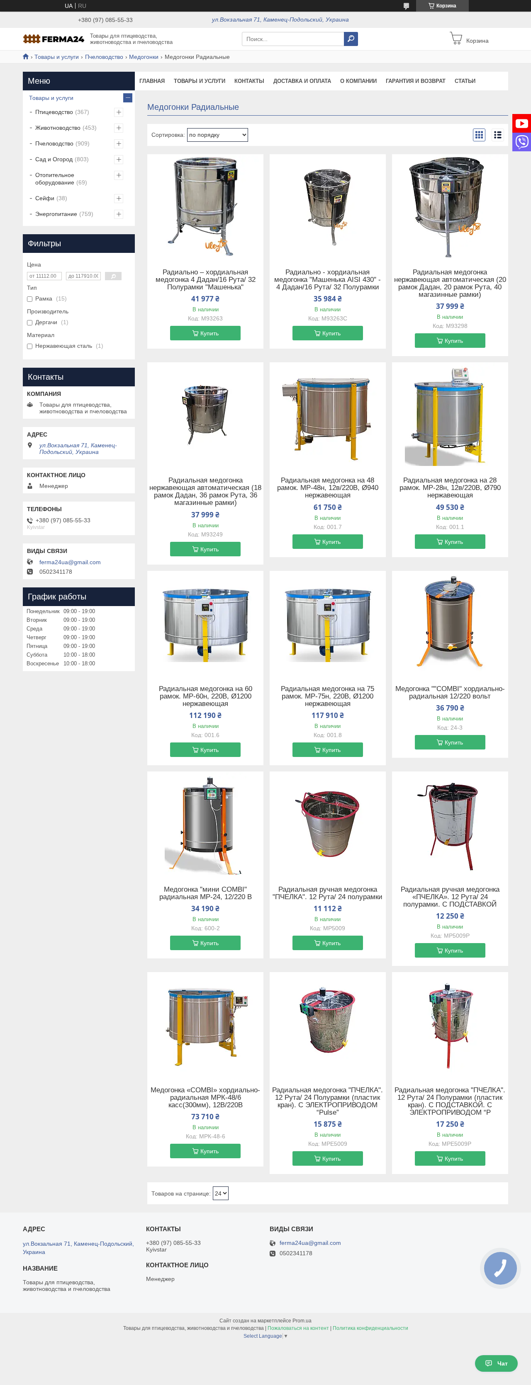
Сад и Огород (54, 159)
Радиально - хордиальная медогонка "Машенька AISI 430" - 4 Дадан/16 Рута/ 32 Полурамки (327, 280)
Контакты (249, 81)
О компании (358, 81)
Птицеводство (54, 112)
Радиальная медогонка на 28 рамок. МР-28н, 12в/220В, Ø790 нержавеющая (450, 488)
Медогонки (143, 56)
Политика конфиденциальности (370, 1328)
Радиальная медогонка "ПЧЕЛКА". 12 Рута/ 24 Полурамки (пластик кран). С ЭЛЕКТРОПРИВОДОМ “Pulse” (327, 1101)
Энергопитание (56, 214)
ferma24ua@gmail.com (70, 562)
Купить (209, 333)
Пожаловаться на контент (298, 1328)
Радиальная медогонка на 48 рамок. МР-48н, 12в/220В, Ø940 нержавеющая (327, 488)
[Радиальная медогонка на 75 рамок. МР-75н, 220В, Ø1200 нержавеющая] (328, 622)
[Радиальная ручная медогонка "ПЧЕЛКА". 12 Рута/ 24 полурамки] (328, 823)
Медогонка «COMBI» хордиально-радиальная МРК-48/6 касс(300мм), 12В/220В (205, 1098)
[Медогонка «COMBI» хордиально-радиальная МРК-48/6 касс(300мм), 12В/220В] (205, 1024)
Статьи (465, 81)
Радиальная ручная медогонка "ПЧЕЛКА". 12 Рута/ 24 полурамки (327, 893)
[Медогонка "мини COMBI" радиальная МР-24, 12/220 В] (205, 823)
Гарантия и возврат (416, 81)
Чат (502, 1363)
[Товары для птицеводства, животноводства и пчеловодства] (54, 38)
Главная (152, 81)
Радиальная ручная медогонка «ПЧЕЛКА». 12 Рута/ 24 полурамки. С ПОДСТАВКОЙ (450, 897)
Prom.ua (302, 1321)
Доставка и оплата (302, 81)
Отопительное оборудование (54, 179)
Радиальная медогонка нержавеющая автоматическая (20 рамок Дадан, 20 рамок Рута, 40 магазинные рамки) (450, 283)
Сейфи (44, 198)
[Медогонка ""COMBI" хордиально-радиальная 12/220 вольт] (450, 622)
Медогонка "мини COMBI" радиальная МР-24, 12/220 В (205, 893)
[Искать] (351, 39)
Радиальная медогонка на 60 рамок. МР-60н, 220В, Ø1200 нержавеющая (205, 696)
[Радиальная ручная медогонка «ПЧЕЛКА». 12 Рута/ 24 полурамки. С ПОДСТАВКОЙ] (450, 823)
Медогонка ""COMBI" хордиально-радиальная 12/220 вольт (450, 692)
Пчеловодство (104, 56)
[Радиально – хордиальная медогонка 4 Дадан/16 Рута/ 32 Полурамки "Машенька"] (205, 206)
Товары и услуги (56, 56)
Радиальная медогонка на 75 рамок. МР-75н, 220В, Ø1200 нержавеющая (327, 696)
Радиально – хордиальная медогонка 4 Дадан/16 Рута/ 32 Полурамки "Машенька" (206, 280)
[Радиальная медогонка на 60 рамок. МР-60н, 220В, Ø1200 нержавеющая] (205, 622)
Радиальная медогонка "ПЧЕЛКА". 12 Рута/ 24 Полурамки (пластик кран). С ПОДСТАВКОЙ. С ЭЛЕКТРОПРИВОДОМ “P (450, 1101)
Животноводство (57, 127)
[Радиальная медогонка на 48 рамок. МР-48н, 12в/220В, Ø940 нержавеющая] (328, 414)
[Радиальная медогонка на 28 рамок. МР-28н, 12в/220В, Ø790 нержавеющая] (450, 414)
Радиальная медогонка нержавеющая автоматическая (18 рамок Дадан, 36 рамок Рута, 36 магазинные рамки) (205, 492)
